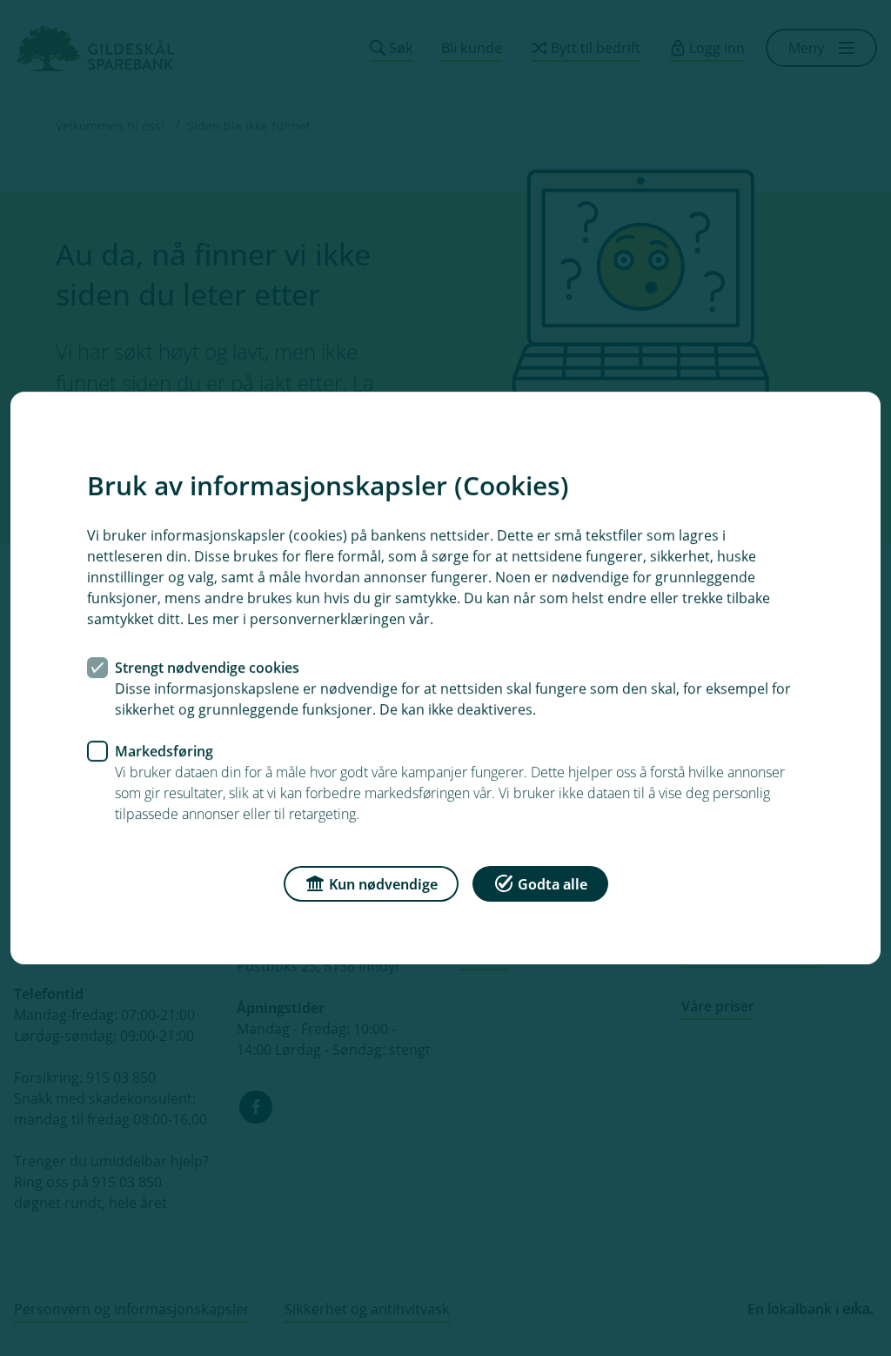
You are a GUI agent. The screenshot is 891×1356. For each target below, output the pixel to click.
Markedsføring (164, 751)
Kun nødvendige (383, 884)
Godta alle (552, 884)
